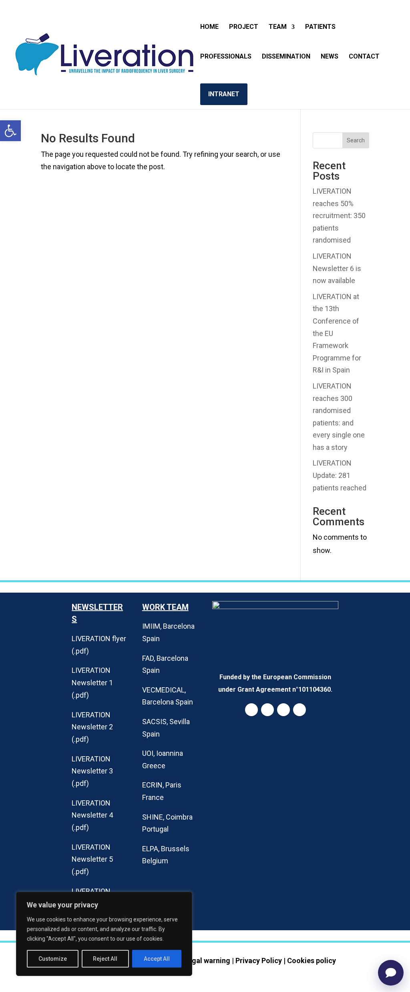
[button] (10, 130)
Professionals (225, 57)
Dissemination (286, 57)
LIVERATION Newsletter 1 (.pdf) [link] (92, 682)
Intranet (223, 94)
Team (278, 27)
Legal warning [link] (207, 960)
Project (243, 27)
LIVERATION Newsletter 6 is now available (337, 268)
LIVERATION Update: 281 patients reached (339, 475)
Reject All (105, 959)
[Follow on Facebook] (267, 709)
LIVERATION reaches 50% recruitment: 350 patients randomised (339, 215)
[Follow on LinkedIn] (251, 709)
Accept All (157, 959)
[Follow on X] (299, 709)
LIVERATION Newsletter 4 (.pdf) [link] (92, 815)
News (329, 57)
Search (356, 140)
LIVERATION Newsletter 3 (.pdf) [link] (92, 771)
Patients (320, 27)
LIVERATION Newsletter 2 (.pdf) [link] (92, 727)
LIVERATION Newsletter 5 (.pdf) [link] (92, 859)
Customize (52, 959)
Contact (364, 57)
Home (209, 27)
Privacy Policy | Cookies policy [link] (285, 960)
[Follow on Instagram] (283, 709)
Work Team (165, 607)
